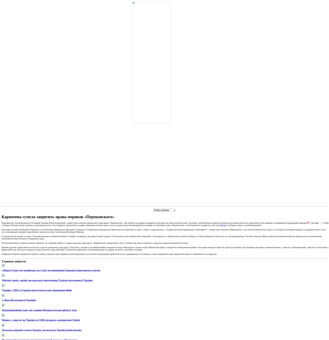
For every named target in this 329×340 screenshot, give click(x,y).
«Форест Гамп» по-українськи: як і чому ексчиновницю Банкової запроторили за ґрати (51, 270)
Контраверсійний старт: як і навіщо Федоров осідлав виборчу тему (39, 310)
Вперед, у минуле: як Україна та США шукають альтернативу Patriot (41, 320)
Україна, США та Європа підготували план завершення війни (37, 290)
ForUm (223, 225)
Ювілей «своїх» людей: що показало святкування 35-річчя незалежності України (47, 280)
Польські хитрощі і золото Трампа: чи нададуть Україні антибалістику (42, 330)
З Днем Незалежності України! (19, 300)
